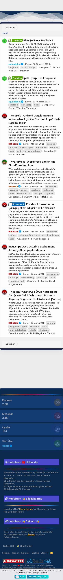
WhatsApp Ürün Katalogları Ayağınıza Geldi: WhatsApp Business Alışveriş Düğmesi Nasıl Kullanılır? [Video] (34, 295)
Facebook (44, 239)
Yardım (15, 553)
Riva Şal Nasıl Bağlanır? (33, 40)
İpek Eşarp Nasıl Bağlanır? (34, 78)
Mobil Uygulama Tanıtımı (43, 333)
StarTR (44, 553)
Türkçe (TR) (8, 546)
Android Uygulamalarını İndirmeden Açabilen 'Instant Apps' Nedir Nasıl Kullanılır (34, 119)
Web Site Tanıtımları (19, 70)
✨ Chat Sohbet (24, 546)
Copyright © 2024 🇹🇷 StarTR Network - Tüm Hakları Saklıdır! (27, 565)
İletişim (5, 553)
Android (20, 154)
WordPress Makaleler (41, 197)
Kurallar (25, 553)
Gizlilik (35, 553)
